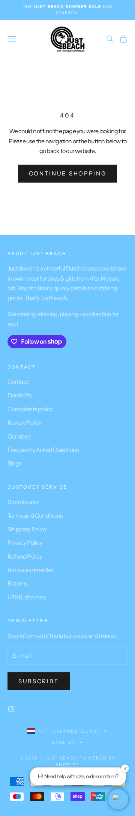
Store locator (23, 501)
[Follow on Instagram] (11, 709)
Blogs (14, 463)
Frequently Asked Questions (43, 449)
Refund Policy (25, 556)
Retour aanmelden (31, 570)
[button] (118, 799)
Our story (19, 436)
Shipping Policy (27, 529)
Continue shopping (67, 173)
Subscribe (38, 681)
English (63, 742)
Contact (18, 381)
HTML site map (27, 597)
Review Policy (25, 422)
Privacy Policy (25, 542)
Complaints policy (30, 409)
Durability (20, 395)
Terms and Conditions (35, 515)
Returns (17, 583)
